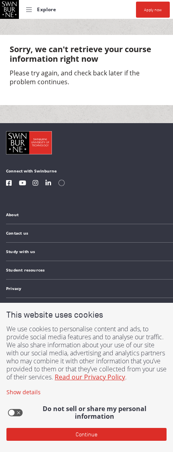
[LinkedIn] (48, 184)
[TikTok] (61, 184)
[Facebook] (9, 184)
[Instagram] (35, 184)
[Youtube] (22, 184)
